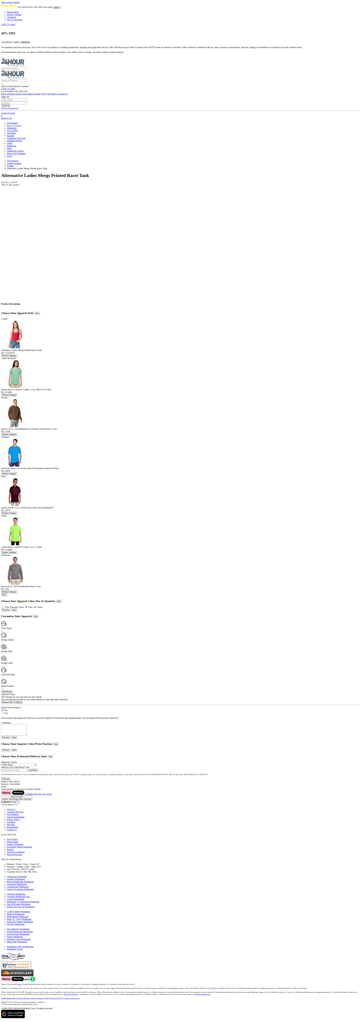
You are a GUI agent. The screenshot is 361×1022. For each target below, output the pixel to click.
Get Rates (33, 770)
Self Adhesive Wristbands (18, 929)
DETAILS (57, 7)
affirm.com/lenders (71, 994)
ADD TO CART (16, 798)
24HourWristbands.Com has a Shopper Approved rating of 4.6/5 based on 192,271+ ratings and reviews (40, 998)
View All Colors (35, 607)
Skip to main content (10, 2)
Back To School (14, 125)
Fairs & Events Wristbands (18, 904)
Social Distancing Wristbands (20, 931)
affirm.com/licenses (202, 994)
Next (4, 595)
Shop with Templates (16, 153)
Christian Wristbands (16, 894)
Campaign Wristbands (16, 884)
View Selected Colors (14, 607)
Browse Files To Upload (12, 702)
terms (19, 984)
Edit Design (7, 692)
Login (9, 156)
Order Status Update (31, 94)
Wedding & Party (14, 141)
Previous (5, 610)
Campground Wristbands (18, 887)
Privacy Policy (13, 819)
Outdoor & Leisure (15, 151)
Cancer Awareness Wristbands (20, 889)
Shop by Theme (14, 14)
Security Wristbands (16, 924)
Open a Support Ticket (11, 94)
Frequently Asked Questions (19, 847)
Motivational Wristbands (17, 916)
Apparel (10, 135)
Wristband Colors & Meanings (20, 946)
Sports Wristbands (15, 936)
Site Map (11, 824)
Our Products (13, 161)
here (213, 988)
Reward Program (14, 854)
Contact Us (12, 830)
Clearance (11, 17)
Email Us (63, 94)
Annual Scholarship (15, 817)
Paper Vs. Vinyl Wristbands (19, 919)
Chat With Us (53, 94)
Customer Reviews (15, 812)
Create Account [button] (8, 113)
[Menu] (2, 57)
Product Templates (15, 844)
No (6, 710)
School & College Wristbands (20, 922)
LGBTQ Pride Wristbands (18, 911)
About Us (11, 809)
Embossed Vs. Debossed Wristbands (23, 901)
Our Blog (11, 822)
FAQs (43, 94)
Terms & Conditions (16, 852)
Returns (10, 849)
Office (9, 143)
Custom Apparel (14, 163)
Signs (9, 148)
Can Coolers (12, 130)
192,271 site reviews (10, 185)
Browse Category (9, 355)
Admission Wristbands (17, 876)
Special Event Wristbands (18, 934)
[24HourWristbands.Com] (12, 66)
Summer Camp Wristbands (19, 939)
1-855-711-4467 (8, 24)
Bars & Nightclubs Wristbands (20, 881)
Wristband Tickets (15, 949)
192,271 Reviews (14, 19)
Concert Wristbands (15, 899)
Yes (6, 713)
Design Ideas (12, 12)
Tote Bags (11, 133)
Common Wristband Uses (18, 896)
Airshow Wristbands (16, 879)
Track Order (12, 839)
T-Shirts (10, 166)
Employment (12, 827)
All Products (12, 123)
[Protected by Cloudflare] (17, 975)
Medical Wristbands (15, 914)
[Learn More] (26, 794)
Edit (37, 313)
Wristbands (12, 128)
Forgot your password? (9, 108)
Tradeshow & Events (16, 138)
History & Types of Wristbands (20, 907)
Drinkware (11, 146)
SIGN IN (5, 106)
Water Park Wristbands (17, 942)
